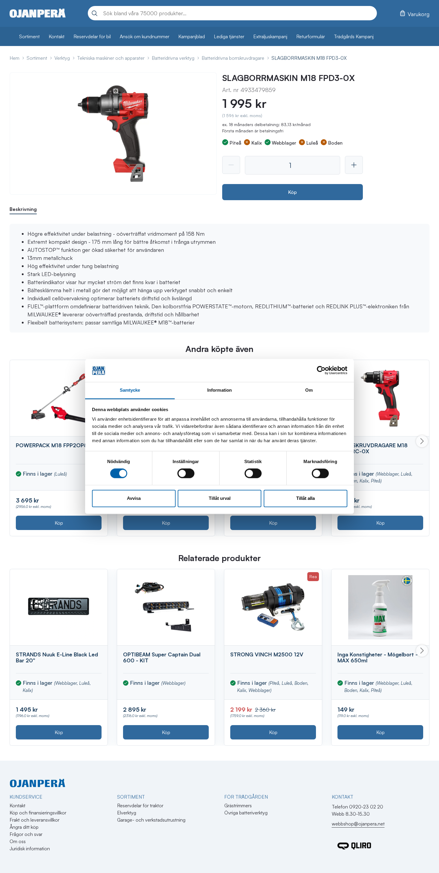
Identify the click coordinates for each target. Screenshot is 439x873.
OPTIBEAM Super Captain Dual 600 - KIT (161, 657)
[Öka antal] (354, 165)
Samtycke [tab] (130, 390)
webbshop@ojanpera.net (358, 824)
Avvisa (134, 498)
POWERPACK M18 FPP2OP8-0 (55, 445)
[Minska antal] (231, 165)
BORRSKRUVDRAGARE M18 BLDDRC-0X (372, 448)
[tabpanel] (219, 278)
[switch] (185, 473)
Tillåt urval (220, 498)
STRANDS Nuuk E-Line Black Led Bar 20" (57, 657)
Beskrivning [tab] (23, 209)
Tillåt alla (305, 498)
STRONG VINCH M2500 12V (266, 654)
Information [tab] (219, 390)
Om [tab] (309, 390)
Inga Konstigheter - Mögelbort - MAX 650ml (377, 657)
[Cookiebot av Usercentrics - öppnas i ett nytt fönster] (321, 370)
